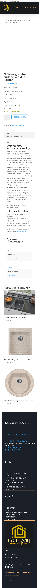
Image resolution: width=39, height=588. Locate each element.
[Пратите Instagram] (11, 580)
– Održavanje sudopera (17, 434)
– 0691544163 (10, 519)
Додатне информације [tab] (14, 136)
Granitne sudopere (15, 20)
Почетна (6, 20)
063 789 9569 (31, 8)
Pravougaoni (11, 275)
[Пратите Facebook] (7, 580)
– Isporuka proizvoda (16, 441)
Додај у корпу (20, 117)
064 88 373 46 (21, 231)
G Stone (10, 267)
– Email (9, 510)
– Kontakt (10, 508)
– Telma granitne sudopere (14, 483)
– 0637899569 (10, 517)
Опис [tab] (7, 133)
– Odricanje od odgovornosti (13, 449)
